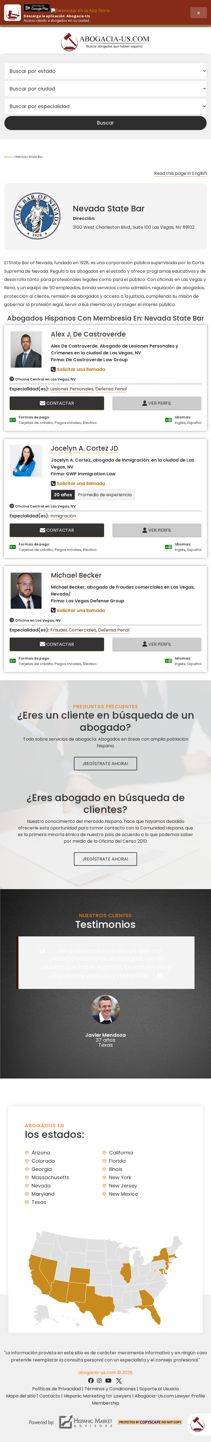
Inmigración (63, 516)
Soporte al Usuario (159, 1389)
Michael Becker (76, 575)
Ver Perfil (159, 403)
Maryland (43, 1193)
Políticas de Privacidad (56, 1389)
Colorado (43, 1160)
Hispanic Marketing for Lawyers (97, 1396)
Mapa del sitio (21, 1396)
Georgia (42, 1169)
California (121, 1152)
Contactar (59, 403)
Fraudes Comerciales (73, 630)
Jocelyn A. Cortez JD (84, 448)
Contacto (49, 1396)
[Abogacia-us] (105, 42)
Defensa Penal (111, 389)
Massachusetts (50, 1177)
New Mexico (123, 1193)
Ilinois (116, 1169)
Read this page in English (180, 173)
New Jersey (123, 1185)
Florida (117, 1160)
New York (120, 1177)
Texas (39, 1202)
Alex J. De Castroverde (88, 334)
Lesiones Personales (71, 389)
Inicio (8, 157)
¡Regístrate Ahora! (105, 763)
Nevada (41, 1185)
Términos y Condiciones (110, 1389)
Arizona (41, 1152)
